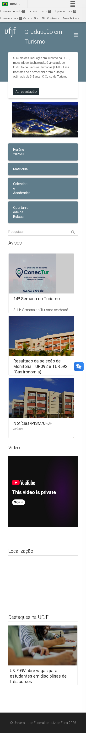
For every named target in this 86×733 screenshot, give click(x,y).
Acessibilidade (71, 18)
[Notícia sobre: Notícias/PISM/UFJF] (41, 408)
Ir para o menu (39, 11)
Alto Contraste (50, 18)
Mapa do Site (30, 18)
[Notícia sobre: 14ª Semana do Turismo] (41, 283)
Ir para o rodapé (10, 18)
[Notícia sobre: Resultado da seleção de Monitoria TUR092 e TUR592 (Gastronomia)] (41, 345)
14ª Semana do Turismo (36, 298)
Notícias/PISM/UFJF (32, 423)
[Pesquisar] (43, 231)
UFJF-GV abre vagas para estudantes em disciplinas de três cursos (38, 676)
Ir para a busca (65, 11)
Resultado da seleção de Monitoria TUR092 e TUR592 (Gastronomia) (40, 366)
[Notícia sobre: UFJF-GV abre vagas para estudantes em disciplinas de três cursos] (41, 655)
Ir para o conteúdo (12, 11)
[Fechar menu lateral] (76, 35)
